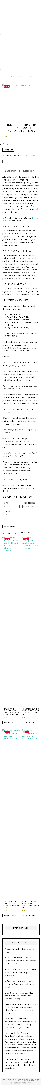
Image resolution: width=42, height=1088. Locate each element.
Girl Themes (32, 156)
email (7, 987)
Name (5, 503)
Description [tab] (10, 171)
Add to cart (8, 150)
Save (7, 86)
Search (30, 76)
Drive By (24, 156)
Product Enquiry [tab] (26, 171)
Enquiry (6, 511)
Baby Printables (21, 7)
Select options (10, 722)
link (8, 491)
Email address (28, 503)
